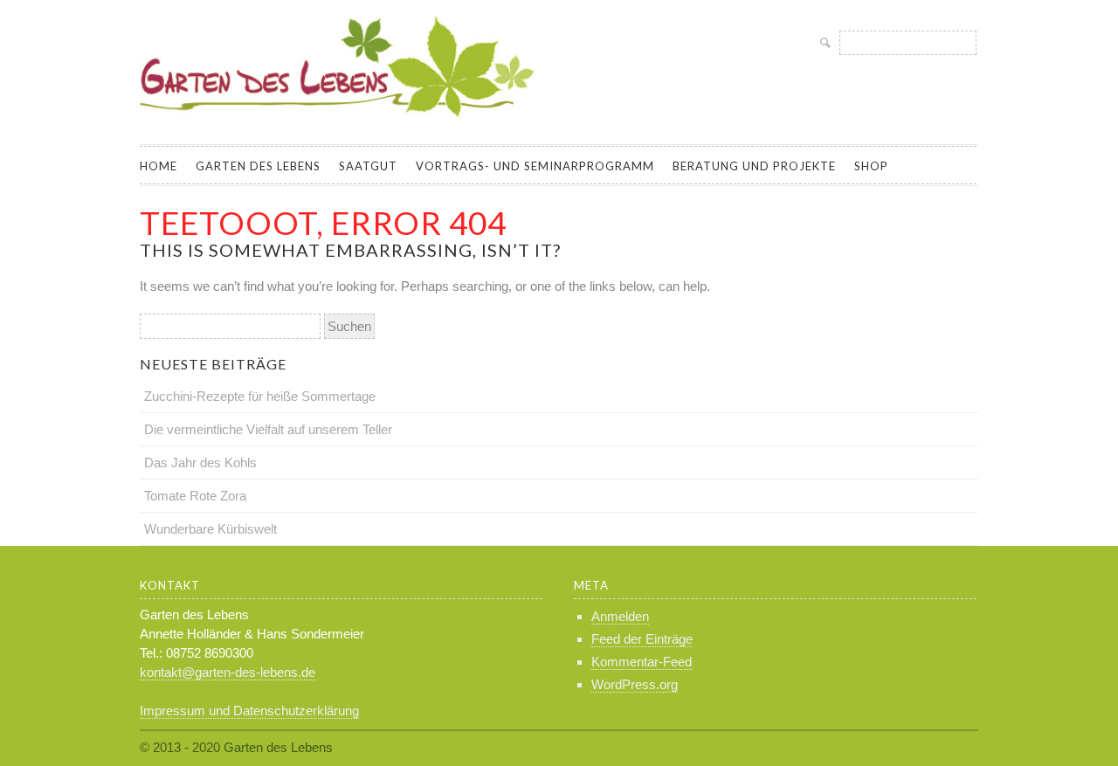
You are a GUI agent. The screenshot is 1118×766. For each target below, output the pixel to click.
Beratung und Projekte (754, 166)
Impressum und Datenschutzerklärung (249, 710)
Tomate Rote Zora (195, 495)
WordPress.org (634, 684)
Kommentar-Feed (641, 661)
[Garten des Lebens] (341, 125)
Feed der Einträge (642, 638)
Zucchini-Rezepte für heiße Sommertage (260, 396)
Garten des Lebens (258, 166)
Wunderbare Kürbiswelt (210, 528)
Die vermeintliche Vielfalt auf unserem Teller (268, 429)
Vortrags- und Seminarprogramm (535, 166)
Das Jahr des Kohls (200, 462)
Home (158, 166)
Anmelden (620, 616)
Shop (871, 166)
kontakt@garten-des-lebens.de (227, 672)
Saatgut (368, 166)
